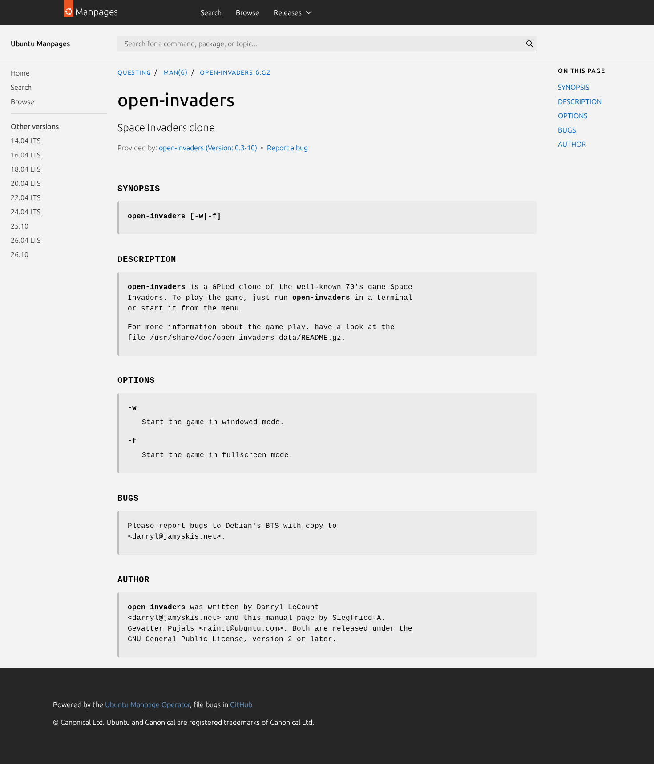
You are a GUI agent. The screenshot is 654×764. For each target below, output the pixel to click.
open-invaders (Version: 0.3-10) (208, 148)
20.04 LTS (25, 183)
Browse (247, 12)
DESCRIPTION (580, 101)
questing (134, 72)
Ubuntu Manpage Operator (147, 704)
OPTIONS (572, 116)
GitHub (241, 704)
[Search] (529, 43)
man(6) (175, 72)
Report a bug (287, 148)
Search (211, 12)
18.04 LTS (25, 169)
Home (20, 73)
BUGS (567, 130)
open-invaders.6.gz (235, 72)
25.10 (19, 226)
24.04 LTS (25, 212)
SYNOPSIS (573, 87)
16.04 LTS (25, 155)
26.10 (19, 254)
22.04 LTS (25, 197)
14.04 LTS (25, 141)
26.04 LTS (25, 240)
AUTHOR (572, 144)
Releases (288, 12)
